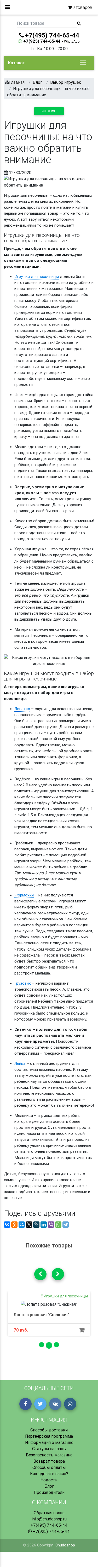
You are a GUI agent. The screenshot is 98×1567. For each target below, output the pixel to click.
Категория (48, 111)
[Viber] (51, 1224)
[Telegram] (65, 1224)
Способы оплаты (49, 1467)
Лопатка (22, 708)
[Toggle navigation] (83, 63)
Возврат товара (49, 1461)
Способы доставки (49, 1429)
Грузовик (22, 983)
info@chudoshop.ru (49, 1518)
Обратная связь (49, 1512)
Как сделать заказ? (49, 1473)
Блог (49, 1486)
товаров (82, 7)
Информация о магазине (49, 1442)
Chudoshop (65, 1545)
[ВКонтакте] (7, 1224)
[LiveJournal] (36, 1224)
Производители (49, 1492)
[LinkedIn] (44, 1224)
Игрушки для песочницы (36, 276)
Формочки (24, 895)
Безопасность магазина (49, 1454)
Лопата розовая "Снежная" (41, 1314)
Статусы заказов (49, 1448)
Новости (49, 1479)
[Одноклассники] (14, 1224)
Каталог (16, 62)
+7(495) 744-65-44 (49, 1525)
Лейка (19, 1063)
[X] (29, 1224)
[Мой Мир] (22, 1224)
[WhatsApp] (58, 1224)
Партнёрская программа (49, 1436)
